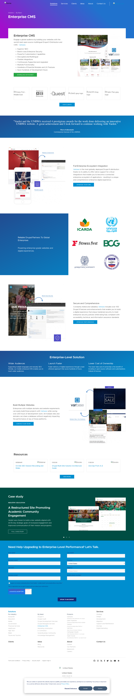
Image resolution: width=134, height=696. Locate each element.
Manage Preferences (71, 688)
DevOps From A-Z (96, 466)
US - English (128, 4)
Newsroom (70, 649)
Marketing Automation (45, 628)
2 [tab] (66, 537)
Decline (100, 688)
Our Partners (71, 647)
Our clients (67, 104)
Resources (41, 647)
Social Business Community (47, 633)
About (90, 4)
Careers (69, 651)
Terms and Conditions (14, 660)
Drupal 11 (41, 616)
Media (10, 621)
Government (12, 623)
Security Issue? (36, 660)
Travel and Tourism (14, 635)
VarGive (69, 628)
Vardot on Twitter (107, 660)
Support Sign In (46, 660)
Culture (69, 644)
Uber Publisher (72, 620)
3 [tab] (69, 537)
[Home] (11, 4)
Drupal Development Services (48, 621)
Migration (99, 621)
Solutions (53, 4)
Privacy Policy (65, 684)
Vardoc (69, 624)
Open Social (71, 636)
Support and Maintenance (105, 623)
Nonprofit (11, 616)
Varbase (22, 45)
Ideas (82, 4)
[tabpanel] (67, 514)
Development (101, 619)
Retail (10, 633)
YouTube (115, 660)
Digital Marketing (102, 628)
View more (67, 476)
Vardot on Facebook (104, 660)
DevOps (99, 626)
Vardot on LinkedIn (111, 660)
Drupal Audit (42, 619)
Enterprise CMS (43, 626)
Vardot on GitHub (95, 660)
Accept (85, 688)
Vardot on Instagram (98, 660)
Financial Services (14, 626)
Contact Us (101, 4)
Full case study (17, 531)
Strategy (99, 614)
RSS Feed (101, 660)
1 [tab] (63, 537)
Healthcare (11, 628)
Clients (74, 4)
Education (11, 619)
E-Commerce (42, 630)
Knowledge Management (46, 635)
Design (98, 616)
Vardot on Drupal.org (118, 660)
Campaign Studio (72, 632)
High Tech (20, 502)
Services (64, 4)
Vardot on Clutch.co (123, 660)
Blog (39, 644)
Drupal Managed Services (46, 623)
